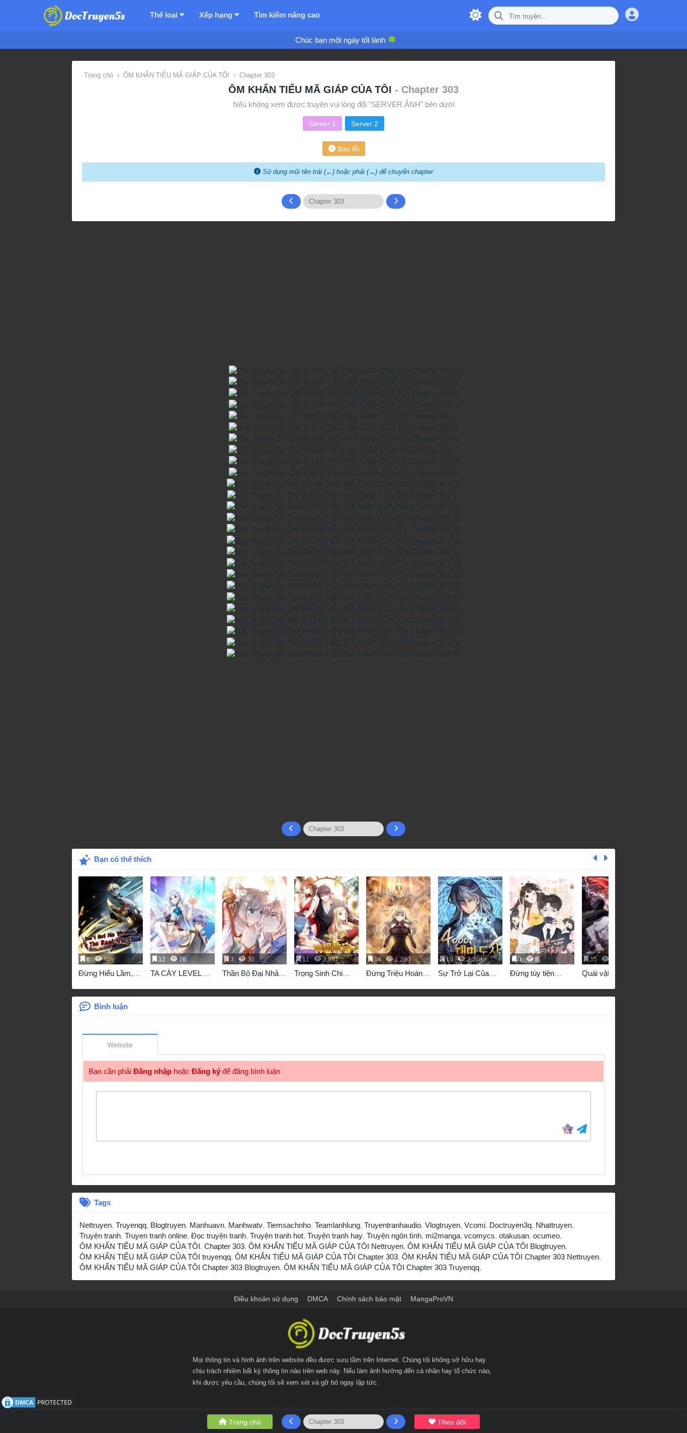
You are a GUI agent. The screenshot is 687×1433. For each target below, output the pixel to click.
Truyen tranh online (156, 1235)
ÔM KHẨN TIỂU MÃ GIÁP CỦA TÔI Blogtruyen (486, 1246)
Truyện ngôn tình (394, 1235)
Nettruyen (95, 1225)
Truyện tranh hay (335, 1235)
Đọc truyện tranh (218, 1235)
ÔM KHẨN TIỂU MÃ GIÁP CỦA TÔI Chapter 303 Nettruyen (500, 1256)
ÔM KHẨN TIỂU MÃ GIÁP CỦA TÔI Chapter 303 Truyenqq (381, 1267)
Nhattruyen (554, 1225)
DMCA (317, 1299)
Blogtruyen (168, 1225)
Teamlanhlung (337, 1225)
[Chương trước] (291, 201)
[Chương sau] (395, 201)
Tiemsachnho (289, 1225)
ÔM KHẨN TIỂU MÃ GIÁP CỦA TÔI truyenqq (155, 1256)
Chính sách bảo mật (369, 1299)
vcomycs (479, 1235)
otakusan (514, 1235)
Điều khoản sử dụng (266, 1299)
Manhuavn (207, 1225)
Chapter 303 (224, 1246)
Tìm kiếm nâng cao (287, 15)
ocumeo (546, 1235)
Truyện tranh (100, 1235)
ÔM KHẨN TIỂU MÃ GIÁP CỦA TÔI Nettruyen (325, 1246)
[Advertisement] (343, 736)
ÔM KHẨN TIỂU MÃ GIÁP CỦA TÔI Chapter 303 (316, 1256)
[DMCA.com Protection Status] (37, 1401)
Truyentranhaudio (392, 1225)
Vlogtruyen (442, 1225)
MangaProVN (431, 1299)
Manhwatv (245, 1225)
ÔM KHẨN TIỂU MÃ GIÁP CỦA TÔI (311, 89)
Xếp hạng (216, 15)
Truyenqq (131, 1225)
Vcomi (474, 1225)
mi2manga (442, 1235)
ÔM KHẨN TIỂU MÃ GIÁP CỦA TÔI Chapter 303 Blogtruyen (179, 1267)
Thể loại (165, 15)
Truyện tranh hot (276, 1235)
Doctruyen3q (510, 1225)
